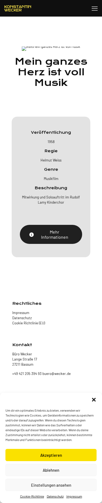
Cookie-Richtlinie (32, 496)
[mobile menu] (94, 8)
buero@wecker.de (56, 373)
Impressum (74, 496)
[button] (94, 399)
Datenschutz (55, 496)
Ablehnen (51, 470)
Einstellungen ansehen (51, 485)
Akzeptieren (51, 455)
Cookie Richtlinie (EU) (28, 323)
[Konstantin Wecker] (17, 8)
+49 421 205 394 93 (27, 373)
